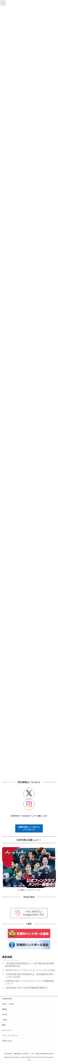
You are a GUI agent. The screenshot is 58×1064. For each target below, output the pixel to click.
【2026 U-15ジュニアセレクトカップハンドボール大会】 (30, 970)
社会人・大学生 (8, 1004)
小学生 (4, 1020)
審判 (3, 1025)
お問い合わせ (7, 1041)
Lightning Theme (29, 1057)
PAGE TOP (53, 1029)
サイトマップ (7, 1030)
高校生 (4, 1009)
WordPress (17, 1057)
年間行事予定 (7, 999)
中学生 (4, 1015)
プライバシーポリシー (10, 1036)
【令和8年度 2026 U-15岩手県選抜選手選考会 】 (26, 988)
